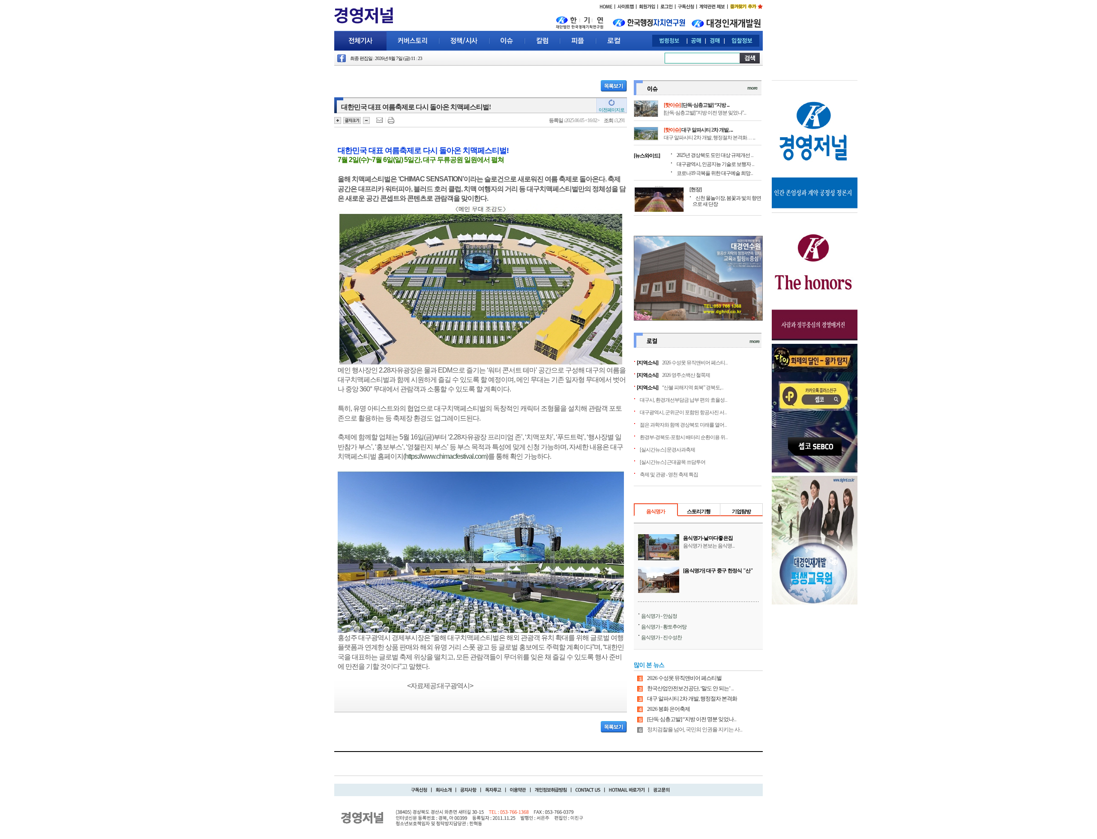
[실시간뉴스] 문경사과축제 (667, 450)
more (752, 87)
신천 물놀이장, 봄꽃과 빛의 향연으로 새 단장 (726, 201)
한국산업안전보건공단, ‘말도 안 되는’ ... (690, 688)
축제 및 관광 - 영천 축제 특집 (669, 475)
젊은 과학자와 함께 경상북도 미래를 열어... (683, 425)
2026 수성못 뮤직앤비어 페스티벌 (684, 678)
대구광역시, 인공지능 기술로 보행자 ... (715, 164)
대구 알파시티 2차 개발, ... (707, 130)
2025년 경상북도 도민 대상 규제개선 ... (715, 155)
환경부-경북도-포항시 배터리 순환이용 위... (684, 437)
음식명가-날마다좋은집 (708, 538)
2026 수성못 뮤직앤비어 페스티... (695, 363)
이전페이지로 (611, 109)
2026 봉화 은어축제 (668, 709)
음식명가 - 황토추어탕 (663, 627)
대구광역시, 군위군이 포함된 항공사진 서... (683, 412)
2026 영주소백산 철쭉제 (686, 375)
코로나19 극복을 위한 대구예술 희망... (715, 173)
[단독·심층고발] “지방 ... (705, 105)
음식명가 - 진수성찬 (661, 638)
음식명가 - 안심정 (659, 616)
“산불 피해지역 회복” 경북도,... (692, 388)
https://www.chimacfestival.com (445, 456)
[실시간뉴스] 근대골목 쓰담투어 (672, 462)
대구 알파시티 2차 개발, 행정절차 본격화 (692, 698)
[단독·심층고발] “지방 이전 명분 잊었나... (691, 719)
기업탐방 (741, 511)
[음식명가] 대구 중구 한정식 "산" (718, 571)
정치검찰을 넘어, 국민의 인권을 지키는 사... (694, 729)
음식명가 (655, 511)
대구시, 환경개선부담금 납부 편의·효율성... (683, 400)
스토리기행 (698, 511)
